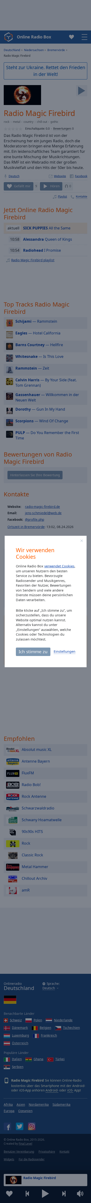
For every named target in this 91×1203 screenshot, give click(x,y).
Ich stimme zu (33, 651)
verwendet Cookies (59, 566)
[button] (81, 541)
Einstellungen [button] (64, 651)
